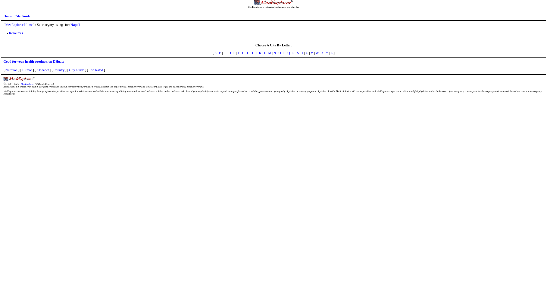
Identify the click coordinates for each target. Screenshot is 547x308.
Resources (16, 33)
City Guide (76, 70)
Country (59, 70)
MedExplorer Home (18, 25)
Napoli (75, 25)
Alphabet (42, 70)
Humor (27, 70)
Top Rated (96, 70)
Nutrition (11, 70)
